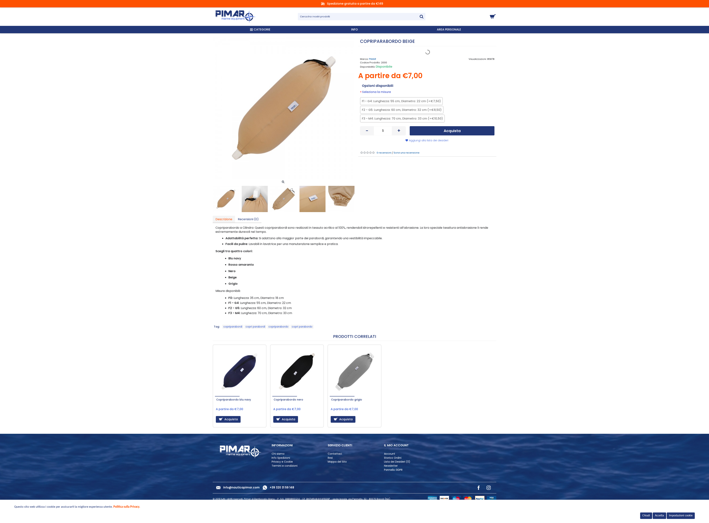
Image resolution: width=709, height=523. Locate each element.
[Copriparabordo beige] (283, 108)
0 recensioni (384, 152)
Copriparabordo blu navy (233, 399)
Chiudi (646, 515)
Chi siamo (278, 454)
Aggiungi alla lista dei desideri (428, 140)
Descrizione (223, 219)
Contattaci (335, 454)
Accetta (659, 515)
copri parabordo (302, 326)
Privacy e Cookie (282, 462)
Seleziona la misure (376, 92)
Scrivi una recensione (406, 152)
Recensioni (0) (248, 219)
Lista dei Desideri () (397, 462)
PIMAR (372, 59)
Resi (330, 458)
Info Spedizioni (281, 458)
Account (389, 454)
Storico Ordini (392, 458)
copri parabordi (255, 326)
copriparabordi (232, 326)
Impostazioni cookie (681, 515)
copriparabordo (278, 326)
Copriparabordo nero (288, 399)
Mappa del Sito (337, 462)
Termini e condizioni (284, 466)
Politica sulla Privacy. (126, 506)
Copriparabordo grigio (346, 399)
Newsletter (391, 466)
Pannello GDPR (393, 470)
